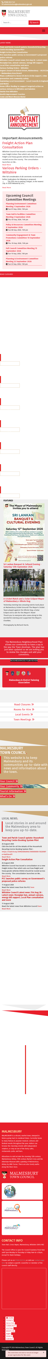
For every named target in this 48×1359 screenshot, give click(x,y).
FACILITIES (10, 1323)
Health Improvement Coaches (12, 94)
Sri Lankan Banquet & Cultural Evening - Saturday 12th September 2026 (22, 565)
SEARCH (9, 1336)
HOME (10, 1318)
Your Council (7, 781)
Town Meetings (23, 719)
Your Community (10, 786)
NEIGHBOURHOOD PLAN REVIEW (24, 660)
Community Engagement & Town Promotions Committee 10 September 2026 (23, 238)
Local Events (22, 714)
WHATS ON (10, 1331)
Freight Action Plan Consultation (14, 52)
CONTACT (9, 1339)
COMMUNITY (11, 1326)
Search (35, 22)
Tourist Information (12, 791)
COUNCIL (9, 1321)
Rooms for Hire (23, 709)
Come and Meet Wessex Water (13, 97)
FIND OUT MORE (9, 1120)
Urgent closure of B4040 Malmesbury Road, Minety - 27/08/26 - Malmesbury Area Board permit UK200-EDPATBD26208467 (21, 291)
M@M (8, 1334)
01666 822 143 (9, 2)
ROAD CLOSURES (6, 274)
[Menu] (43, 30)
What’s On (6, 796)
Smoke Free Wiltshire (9, 92)
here (32, 887)
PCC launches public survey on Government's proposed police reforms (23, 879)
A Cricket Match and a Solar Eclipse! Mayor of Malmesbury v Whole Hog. (23, 600)
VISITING (9, 1328)
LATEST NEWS (5, 43)
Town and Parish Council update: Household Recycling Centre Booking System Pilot (23, 839)
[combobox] (15, 22)
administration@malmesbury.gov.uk (18, 4)
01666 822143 (20, 1260)
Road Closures (22, 704)
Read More (6, 165)
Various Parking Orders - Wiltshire (14, 68)
